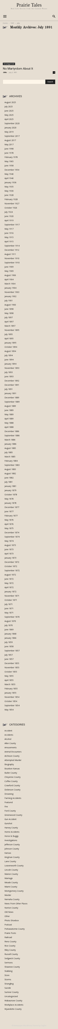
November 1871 (12, 595)
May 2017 (9, 144)
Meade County (11, 882)
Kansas (8, 853)
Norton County (11, 907)
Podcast (8, 924)
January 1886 (10, 444)
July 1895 (9, 334)
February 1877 (11, 515)
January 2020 (10, 127)
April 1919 (9, 220)
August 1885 (10, 448)
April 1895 (9, 338)
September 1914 (12, 245)
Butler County (11, 772)
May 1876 (9, 520)
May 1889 (9, 414)
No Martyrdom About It (18, 68)
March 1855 (10, 684)
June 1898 (9, 309)
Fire (6, 806)
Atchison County (12, 756)
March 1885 (10, 456)
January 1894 (10, 363)
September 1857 (12, 650)
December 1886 (12, 431)
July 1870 (9, 625)
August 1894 (10, 351)
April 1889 (9, 418)
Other (7, 916)
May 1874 (9, 541)
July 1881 (9, 482)
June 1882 (9, 477)
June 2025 (9, 110)
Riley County (10, 950)
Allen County (10, 743)
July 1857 (9, 654)
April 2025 (9, 119)
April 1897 (9, 321)
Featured (9, 802)
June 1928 (9, 195)
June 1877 (9, 511)
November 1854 (12, 697)
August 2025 (10, 102)
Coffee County (11, 781)
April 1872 (9, 587)
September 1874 (12, 536)
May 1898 (9, 313)
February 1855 (11, 688)
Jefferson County (12, 844)
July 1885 (9, 452)
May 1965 (9, 161)
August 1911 (10, 254)
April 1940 (9, 178)
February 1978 (11, 157)
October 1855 (11, 671)
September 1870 (12, 617)
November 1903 (12, 292)
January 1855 (10, 692)
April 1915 (9, 241)
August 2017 (10, 140)
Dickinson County (12, 789)
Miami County (11, 886)
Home (5, 23)
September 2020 (12, 123)
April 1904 (9, 279)
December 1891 (12, 385)
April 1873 (9, 553)
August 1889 (10, 406)
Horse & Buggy (11, 836)
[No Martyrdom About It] (29, 48)
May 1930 (9, 191)
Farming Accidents (13, 798)
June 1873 (9, 549)
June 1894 (9, 359)
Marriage (9, 878)
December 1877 (12, 507)
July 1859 (9, 642)
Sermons (9, 962)
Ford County (10, 810)
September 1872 (12, 570)
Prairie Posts (10, 933)
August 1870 (10, 621)
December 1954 (12, 169)
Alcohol (8, 739)
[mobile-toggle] (4, 16)
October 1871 (11, 600)
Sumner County (12, 992)
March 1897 (10, 325)
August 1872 (10, 574)
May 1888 (9, 422)
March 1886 (10, 439)
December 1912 (12, 250)
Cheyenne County (13, 777)
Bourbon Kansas (12, 768)
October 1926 (11, 207)
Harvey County (11, 827)
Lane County (10, 861)
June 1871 (9, 608)
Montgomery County (14, 891)
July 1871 (9, 604)
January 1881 (10, 486)
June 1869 (9, 629)
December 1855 (12, 663)
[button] (54, 16)
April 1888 (9, 427)
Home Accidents (12, 831)
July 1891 (9, 389)
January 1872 (10, 591)
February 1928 (11, 199)
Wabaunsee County (13, 1000)
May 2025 (9, 115)
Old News (9, 912)
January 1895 (10, 342)
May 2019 (9, 131)
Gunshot (8, 823)
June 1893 (9, 376)
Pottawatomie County (15, 928)
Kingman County (12, 857)
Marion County (11, 874)
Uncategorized (9, 64)
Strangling (9, 983)
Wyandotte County (13, 1009)
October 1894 (11, 347)
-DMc (5, 72)
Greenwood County (13, 815)
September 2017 (12, 136)
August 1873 (10, 545)
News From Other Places (16, 903)
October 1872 (11, 566)
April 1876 (9, 524)
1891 (12, 23)
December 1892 (12, 380)
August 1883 (10, 469)
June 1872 (9, 579)
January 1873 (10, 557)
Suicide (8, 988)
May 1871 (9, 612)
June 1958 (9, 165)
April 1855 (9, 680)
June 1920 (9, 216)
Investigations (11, 840)
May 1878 (9, 498)
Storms (8, 979)
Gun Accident (10, 819)
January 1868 (10, 633)
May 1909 (9, 271)
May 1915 (9, 237)
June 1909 (9, 266)
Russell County (11, 954)
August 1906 (10, 275)
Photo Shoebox (12, 920)
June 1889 (9, 410)
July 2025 (9, 106)
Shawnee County (12, 966)
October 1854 (11, 701)
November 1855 (12, 667)
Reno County (10, 941)
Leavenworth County (14, 865)
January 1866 (10, 638)
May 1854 (9, 709)
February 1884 (11, 460)
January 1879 (10, 490)
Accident (8, 730)
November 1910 (12, 258)
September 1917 (12, 224)
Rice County (10, 945)
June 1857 (9, 659)
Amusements (11, 747)
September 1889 (12, 401)
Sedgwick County (12, 958)
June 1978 (9, 153)
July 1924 (9, 212)
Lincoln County (11, 869)
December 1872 (12, 562)
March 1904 (10, 283)
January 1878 (10, 503)
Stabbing (8, 971)
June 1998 (9, 148)
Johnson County (12, 848)
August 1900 (10, 304)
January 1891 (10, 393)
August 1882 (10, 473)
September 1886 (12, 435)
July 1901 (9, 300)
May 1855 (9, 676)
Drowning (9, 794)
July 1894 (9, 355)
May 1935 (9, 186)
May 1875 (9, 528)
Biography (9, 764)
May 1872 (9, 583)
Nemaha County (12, 899)
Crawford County (12, 785)
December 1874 (12, 532)
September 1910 (12, 262)
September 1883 (12, 465)
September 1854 (12, 705)
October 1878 (11, 494)
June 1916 (9, 233)
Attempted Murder (13, 760)
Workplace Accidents (14, 1004)
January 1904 (10, 288)
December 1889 (12, 397)
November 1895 (12, 330)
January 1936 (10, 182)
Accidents (9, 734)
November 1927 (12, 203)
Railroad (8, 937)
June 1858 (9, 646)
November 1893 (12, 368)
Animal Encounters (13, 751)
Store (7, 975)
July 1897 (9, 317)
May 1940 (9, 174)
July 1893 (9, 372)
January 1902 (10, 296)
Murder (8, 895)
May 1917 (9, 228)
